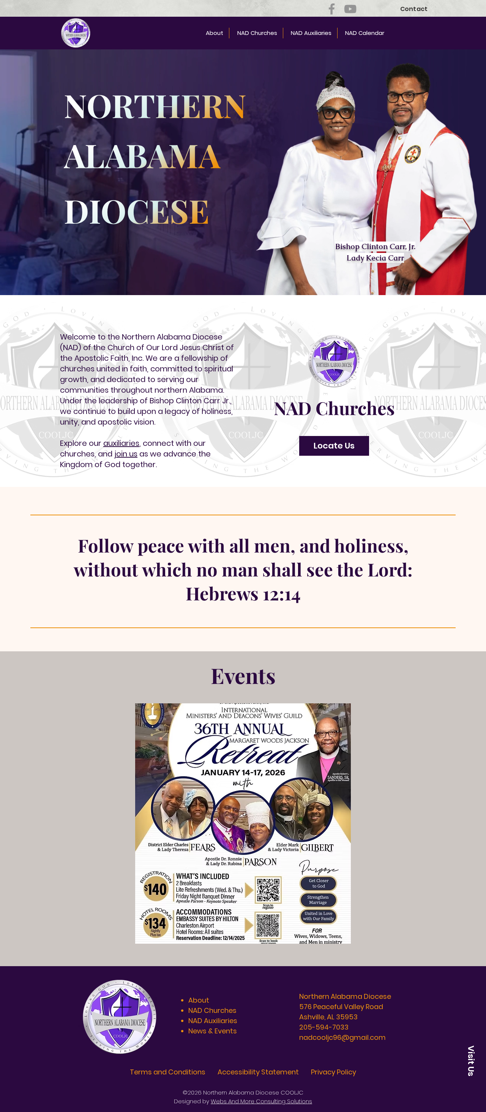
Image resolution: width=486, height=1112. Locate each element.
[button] (243, 823)
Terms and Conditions (167, 1072)
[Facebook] (331, 9)
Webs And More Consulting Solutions (261, 1101)
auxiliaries (121, 443)
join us (125, 454)
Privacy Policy (333, 1072)
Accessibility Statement (258, 1072)
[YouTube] (350, 9)
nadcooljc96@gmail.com (342, 1037)
